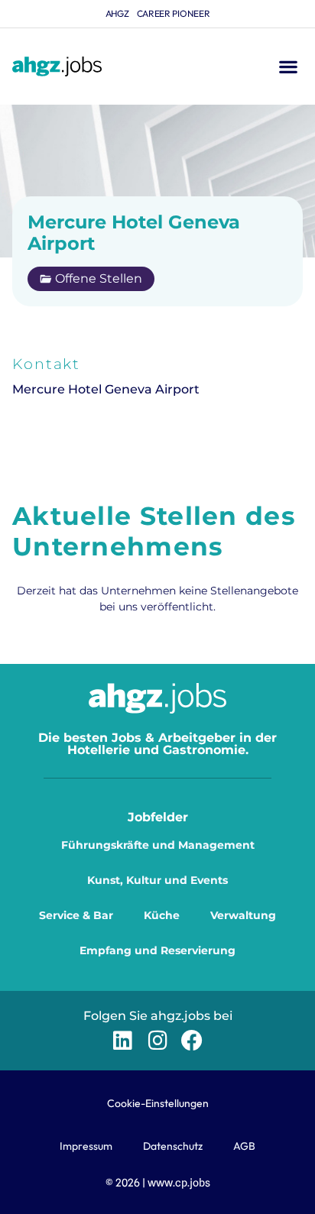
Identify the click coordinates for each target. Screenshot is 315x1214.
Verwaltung (243, 915)
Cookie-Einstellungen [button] (158, 1103)
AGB (244, 1146)
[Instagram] (157, 1040)
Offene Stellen (98, 278)
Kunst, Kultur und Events (157, 880)
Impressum (86, 1146)
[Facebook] (192, 1040)
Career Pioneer (173, 13)
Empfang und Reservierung (157, 950)
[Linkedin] (123, 1040)
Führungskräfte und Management (158, 845)
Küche (162, 915)
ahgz (117, 13)
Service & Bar (76, 915)
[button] (288, 67)
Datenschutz (173, 1146)
